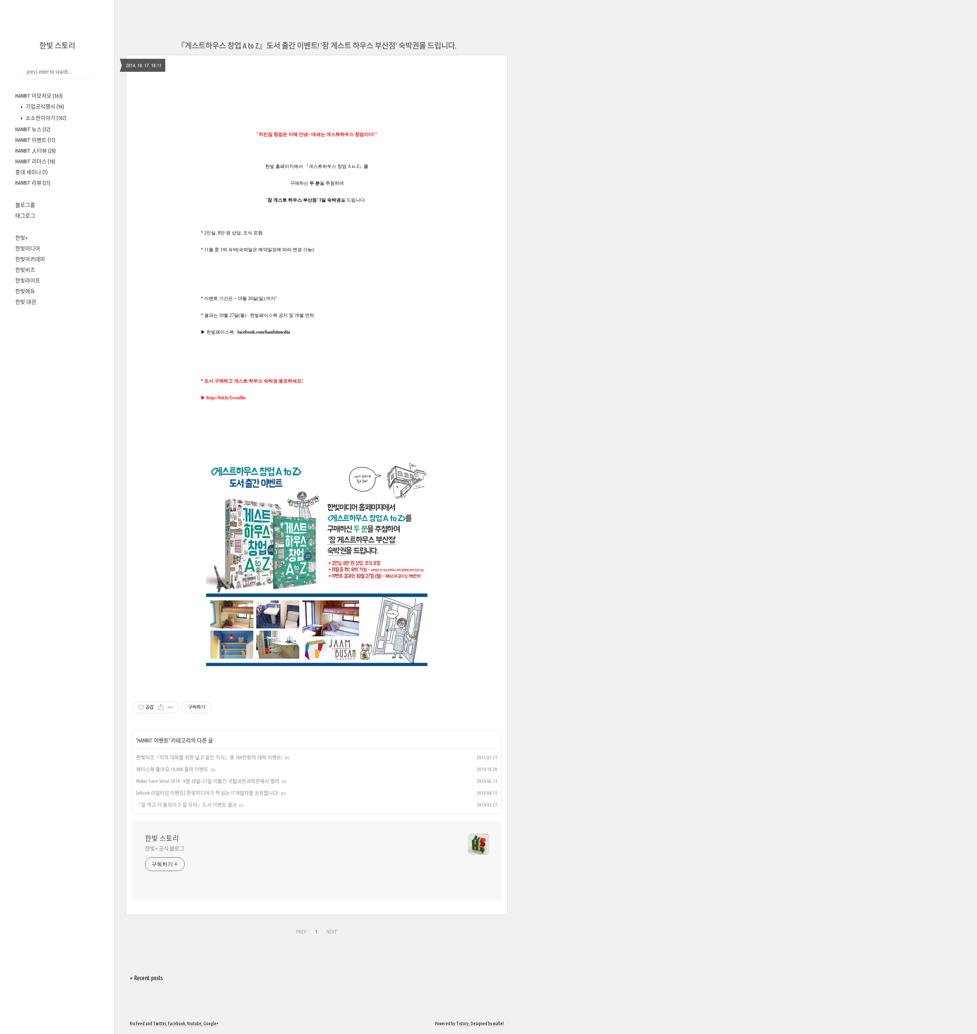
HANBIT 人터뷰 (35, 151)
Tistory (462, 1023)
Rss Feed (137, 1023)
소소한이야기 (45, 118)
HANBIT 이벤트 (35, 140)
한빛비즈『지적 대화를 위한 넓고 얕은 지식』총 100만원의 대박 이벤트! (209, 757)
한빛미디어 (27, 248)
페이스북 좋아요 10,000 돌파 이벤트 (172, 769)
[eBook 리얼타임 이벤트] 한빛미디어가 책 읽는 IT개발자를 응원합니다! (207, 792)
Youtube (194, 1023)
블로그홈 (25, 205)
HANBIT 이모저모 (39, 96)
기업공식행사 (44, 106)
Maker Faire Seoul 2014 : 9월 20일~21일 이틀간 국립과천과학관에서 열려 (207, 781)
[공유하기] (161, 707)
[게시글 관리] (170, 707)
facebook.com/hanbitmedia (263, 332)
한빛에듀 (25, 291)
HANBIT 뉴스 (32, 129)
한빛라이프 (27, 280)
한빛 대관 (25, 302)
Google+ (210, 1023)
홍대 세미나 (31, 172)
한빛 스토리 (57, 45)
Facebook (176, 1023)
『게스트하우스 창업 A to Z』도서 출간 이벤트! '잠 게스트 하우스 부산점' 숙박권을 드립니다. (316, 45)
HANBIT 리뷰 (32, 183)
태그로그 (25, 216)
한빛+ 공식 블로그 (164, 848)
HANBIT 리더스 (35, 161)
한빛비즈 (25, 270)
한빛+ (21, 238)
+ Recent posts (146, 977)
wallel (498, 1023)
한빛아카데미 (30, 259)
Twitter (159, 1023)
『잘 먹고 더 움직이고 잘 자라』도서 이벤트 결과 (186, 804)
